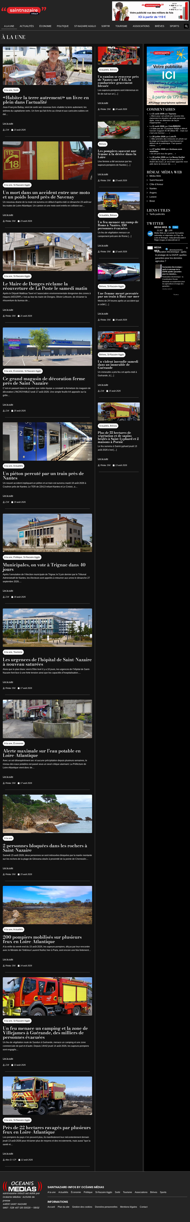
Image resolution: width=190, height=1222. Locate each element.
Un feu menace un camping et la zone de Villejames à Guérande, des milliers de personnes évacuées (45, 1033)
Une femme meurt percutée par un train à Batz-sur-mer (118, 295)
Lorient (153, 197)
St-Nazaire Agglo (85, 26)
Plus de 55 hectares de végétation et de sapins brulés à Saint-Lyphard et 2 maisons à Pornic (118, 437)
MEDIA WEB (157, 249)
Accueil (51, 1207)
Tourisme (121, 26)
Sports (174, 26)
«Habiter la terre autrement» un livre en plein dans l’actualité (46, 99)
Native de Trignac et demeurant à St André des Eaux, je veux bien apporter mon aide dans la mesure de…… (169, 161)
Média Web (155, 176)
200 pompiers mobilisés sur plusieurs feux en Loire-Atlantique (42, 939)
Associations (141, 26)
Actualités (27, 26)
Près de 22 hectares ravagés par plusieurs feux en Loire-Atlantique (47, 1129)
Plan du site (63, 1207)
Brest (152, 201)
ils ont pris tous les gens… (162, 153)
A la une (9, 26)
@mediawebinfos (176, 250)
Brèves (159, 26)
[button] (186, 26)
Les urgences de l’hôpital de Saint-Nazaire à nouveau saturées (47, 661)
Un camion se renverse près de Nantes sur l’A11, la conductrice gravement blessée (118, 81)
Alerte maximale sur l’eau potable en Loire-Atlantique (42, 753)
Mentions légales (128, 1207)
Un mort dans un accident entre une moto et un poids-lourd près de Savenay (46, 194)
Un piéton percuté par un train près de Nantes (43, 475)
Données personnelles (106, 1207)
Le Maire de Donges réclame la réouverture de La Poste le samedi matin (45, 286)
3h (187, 248)
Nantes (153, 188)
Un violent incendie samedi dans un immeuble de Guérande (118, 364)
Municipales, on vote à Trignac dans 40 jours (44, 567)
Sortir (105, 26)
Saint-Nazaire (156, 180)
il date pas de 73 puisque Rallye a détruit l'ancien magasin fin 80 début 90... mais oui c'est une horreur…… (169, 130)
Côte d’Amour (156, 184)
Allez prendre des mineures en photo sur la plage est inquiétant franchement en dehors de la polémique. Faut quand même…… (168, 142)
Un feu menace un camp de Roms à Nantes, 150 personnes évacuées (118, 225)
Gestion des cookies (82, 1207)
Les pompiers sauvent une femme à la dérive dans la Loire (117, 154)
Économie (45, 26)
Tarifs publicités (157, 214)
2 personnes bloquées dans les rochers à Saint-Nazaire (45, 848)
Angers (153, 192)
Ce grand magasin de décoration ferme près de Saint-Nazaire (44, 380)
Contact (143, 1207)
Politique (63, 26)
